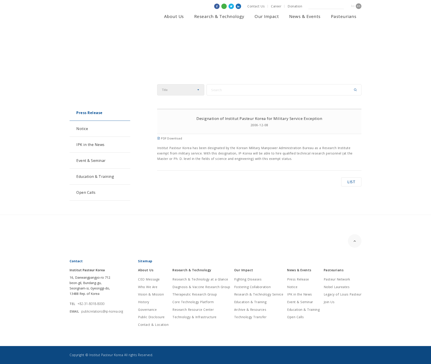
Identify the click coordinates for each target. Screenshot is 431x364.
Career (276, 6)
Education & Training (95, 176)
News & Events (305, 16)
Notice (82, 128)
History (143, 302)
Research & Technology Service (259, 294)
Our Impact (267, 16)
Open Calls (85, 192)
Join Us (329, 302)
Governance (147, 309)
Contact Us (256, 6)
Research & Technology (219, 16)
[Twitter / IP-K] (231, 6)
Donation (295, 6)
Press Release (89, 112)
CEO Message (149, 279)
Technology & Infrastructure (194, 317)
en (358, 6)
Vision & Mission (151, 294)
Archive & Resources (250, 309)
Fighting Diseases (248, 279)
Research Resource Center (193, 309)
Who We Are (147, 287)
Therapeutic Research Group (194, 294)
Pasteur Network (337, 279)
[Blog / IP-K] (224, 6)
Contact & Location (153, 324)
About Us (174, 16)
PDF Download (171, 138)
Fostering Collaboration (252, 287)
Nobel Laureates (337, 287)
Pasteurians (343, 16)
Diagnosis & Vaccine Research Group (201, 287)
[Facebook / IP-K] (217, 6)
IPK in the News (90, 144)
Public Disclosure (151, 317)
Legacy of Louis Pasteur (343, 294)
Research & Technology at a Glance (200, 279)
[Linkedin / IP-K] (238, 6)
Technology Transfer (250, 317)
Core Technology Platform (193, 302)
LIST (351, 181)
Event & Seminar (91, 160)
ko (353, 6)
